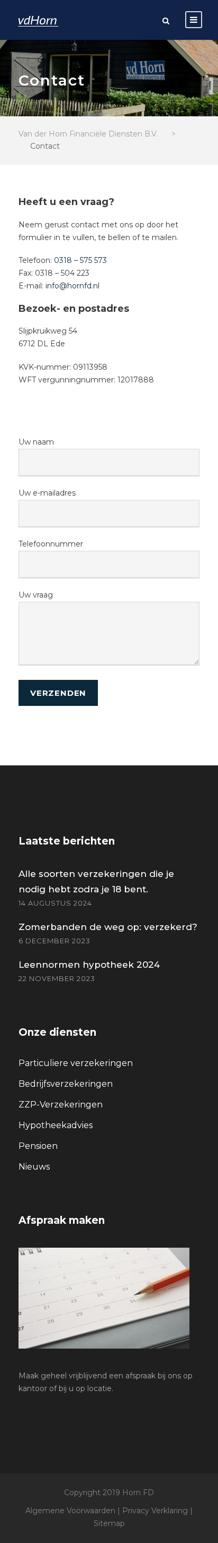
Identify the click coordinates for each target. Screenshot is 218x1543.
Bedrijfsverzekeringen (66, 1084)
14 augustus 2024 (55, 903)
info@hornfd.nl (72, 286)
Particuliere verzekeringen (76, 1063)
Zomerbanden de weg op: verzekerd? (108, 927)
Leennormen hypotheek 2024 (89, 964)
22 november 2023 (57, 978)
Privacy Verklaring (155, 1510)
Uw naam (36, 442)
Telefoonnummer (51, 544)
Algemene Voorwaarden (70, 1510)
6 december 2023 (54, 940)
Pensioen (38, 1146)
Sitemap (109, 1523)
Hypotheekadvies (56, 1125)
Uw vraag (36, 595)
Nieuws (34, 1167)
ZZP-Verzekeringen (61, 1104)
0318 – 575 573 (80, 260)
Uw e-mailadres (47, 493)
